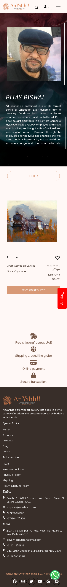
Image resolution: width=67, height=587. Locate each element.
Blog (5, 446)
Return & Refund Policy (16, 485)
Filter (33, 176)
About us (8, 435)
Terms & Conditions (13, 469)
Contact (7, 451)
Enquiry (62, 298)
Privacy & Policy (11, 474)
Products (8, 440)
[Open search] (36, 6)
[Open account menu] (47, 6)
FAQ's (6, 463)
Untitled (13, 257)
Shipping (8, 480)
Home (6, 429)
